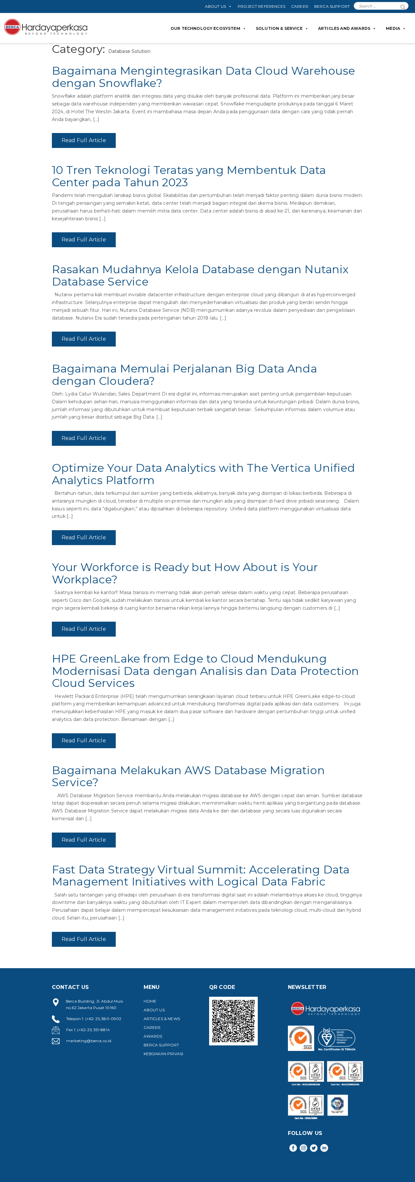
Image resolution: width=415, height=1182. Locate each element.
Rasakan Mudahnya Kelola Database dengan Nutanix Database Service (200, 275)
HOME (150, 1001)
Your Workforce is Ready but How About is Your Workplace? (185, 573)
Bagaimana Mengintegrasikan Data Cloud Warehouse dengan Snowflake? (203, 77)
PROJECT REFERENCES (261, 6)
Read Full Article (84, 140)
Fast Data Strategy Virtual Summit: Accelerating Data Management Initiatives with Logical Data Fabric (201, 875)
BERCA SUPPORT (332, 6)
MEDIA (393, 28)
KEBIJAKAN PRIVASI (164, 1053)
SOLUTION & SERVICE (279, 28)
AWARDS (153, 1036)
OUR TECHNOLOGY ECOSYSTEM (205, 28)
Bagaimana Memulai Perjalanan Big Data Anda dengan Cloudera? (184, 374)
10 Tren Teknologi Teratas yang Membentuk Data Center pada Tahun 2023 (189, 176)
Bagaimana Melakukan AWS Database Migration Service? (188, 776)
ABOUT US (215, 6)
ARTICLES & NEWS (162, 1018)
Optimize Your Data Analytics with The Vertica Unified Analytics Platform (203, 474)
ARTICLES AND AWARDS (344, 28)
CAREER (299, 6)
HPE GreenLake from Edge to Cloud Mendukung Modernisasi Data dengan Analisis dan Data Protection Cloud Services (205, 671)
